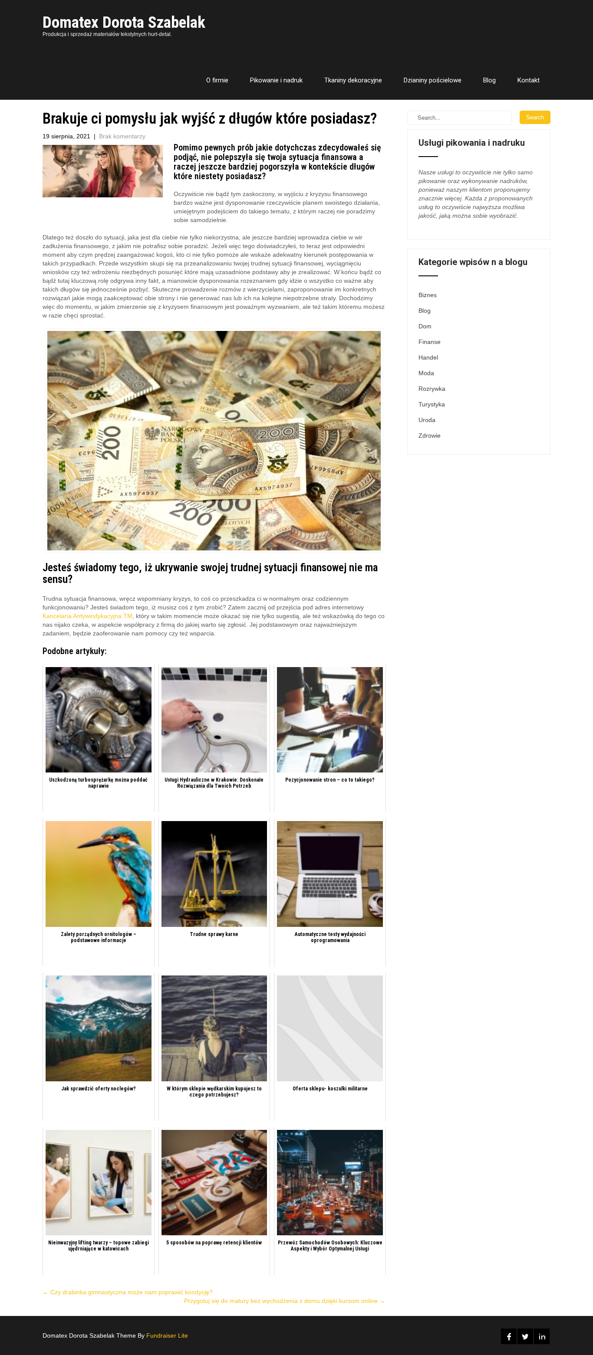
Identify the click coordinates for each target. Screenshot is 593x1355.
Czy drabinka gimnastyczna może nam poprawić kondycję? (128, 1292)
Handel (428, 357)
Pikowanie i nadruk (276, 80)
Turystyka (431, 404)
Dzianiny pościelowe (432, 80)
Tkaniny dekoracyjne (353, 80)
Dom (425, 326)
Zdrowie (429, 435)
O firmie (217, 80)
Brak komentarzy (122, 136)
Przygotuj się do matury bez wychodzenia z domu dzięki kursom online (284, 1300)
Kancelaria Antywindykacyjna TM (87, 615)
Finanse (429, 341)
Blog (489, 80)
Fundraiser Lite (167, 1335)
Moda (426, 373)
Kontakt (528, 80)
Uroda (426, 419)
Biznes (427, 294)
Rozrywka (431, 388)
